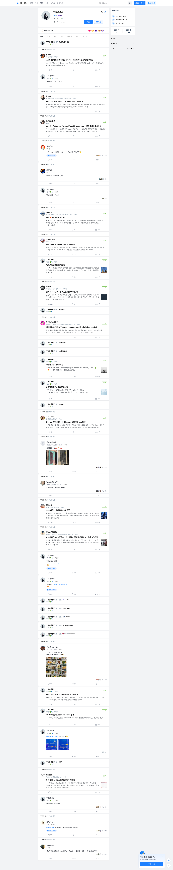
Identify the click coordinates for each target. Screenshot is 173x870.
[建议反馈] (169, 860)
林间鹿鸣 (49, 146)
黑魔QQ (49, 170)
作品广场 (60, 3)
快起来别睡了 (50, 121)
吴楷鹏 (48, 287)
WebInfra (62, 343)
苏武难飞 (49, 505)
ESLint (67, 600)
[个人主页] (105, 12)
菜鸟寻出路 (50, 845)
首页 (31, 3)
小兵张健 (49, 212)
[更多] (169, 866)
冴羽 (60, 762)
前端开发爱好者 (64, 42)
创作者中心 (138, 3)
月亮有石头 (50, 822)
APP (47, 3)
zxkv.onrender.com (54, 563)
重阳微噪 (49, 775)
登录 (151, 3)
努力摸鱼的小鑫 (52, 647)
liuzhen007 (50, 417)
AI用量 (53, 3)
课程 (41, 3)
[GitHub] (102, 12)
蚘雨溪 (48, 96)
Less (68, 617)
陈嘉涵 (61, 404)
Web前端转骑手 (52, 482)
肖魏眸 (48, 55)
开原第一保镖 (50, 239)
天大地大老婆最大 (52, 322)
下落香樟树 (50, 42)
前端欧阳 (62, 309)
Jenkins (67, 608)
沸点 (36, 3)
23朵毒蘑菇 (63, 351)
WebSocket (68, 625)
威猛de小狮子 (51, 442)
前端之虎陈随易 (51, 532)
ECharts (72, 634)
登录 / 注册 (151, 864)
